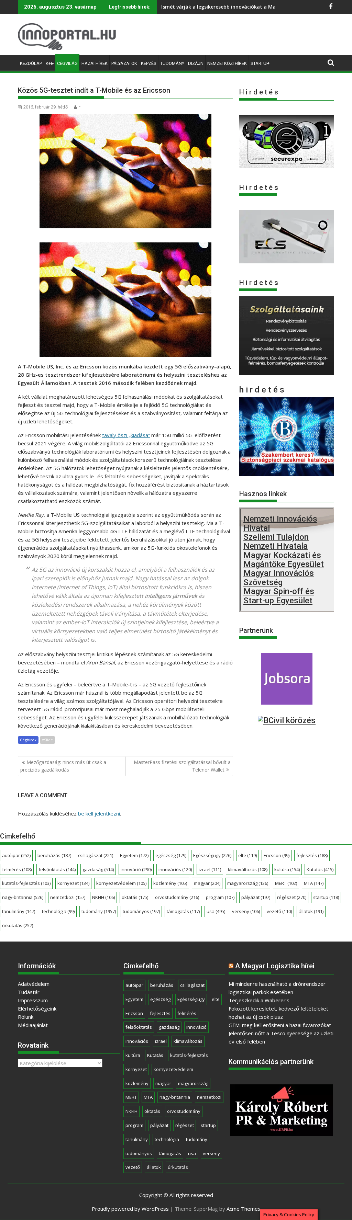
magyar (207, 883)
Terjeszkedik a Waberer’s (259, 1000)
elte (247, 855)
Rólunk (25, 1016)
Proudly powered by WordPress (130, 1208)
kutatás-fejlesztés (26, 883)
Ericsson (276, 855)
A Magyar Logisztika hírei (275, 966)
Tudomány (172, 63)
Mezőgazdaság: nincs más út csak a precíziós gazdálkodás (63, 766)
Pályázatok (124, 63)
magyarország (247, 883)
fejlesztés (312, 855)
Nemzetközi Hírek (227, 63)
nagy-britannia (22, 897)
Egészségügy (212, 855)
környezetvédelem (121, 883)
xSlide (47, 739)
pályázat (255, 897)
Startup (260, 63)
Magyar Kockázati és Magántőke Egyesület (283, 559)
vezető (279, 911)
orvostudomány (177, 897)
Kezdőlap (31, 63)
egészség (170, 855)
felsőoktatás (57, 869)
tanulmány (18, 911)
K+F (49, 63)
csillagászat (95, 855)
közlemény (170, 883)
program (220, 897)
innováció (136, 869)
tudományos (141, 911)
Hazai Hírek (94, 63)
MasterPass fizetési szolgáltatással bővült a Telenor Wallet (182, 766)
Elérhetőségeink (37, 1008)
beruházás (54, 855)
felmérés (17, 869)
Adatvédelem (34, 983)
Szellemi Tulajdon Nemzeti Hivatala (276, 541)
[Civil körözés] (287, 720)
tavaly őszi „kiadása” (126, 435)
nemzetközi (67, 897)
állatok (311, 911)
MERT (286, 883)
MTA (313, 883)
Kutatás (320, 869)
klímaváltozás (247, 869)
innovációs (175, 869)
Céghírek (28, 739)
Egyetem (134, 855)
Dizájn (196, 63)
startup (326, 897)
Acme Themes (244, 1208)
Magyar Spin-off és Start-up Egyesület (278, 595)
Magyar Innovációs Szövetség (278, 577)
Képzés (148, 63)
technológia (58, 911)
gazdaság (98, 869)
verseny (246, 911)
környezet (73, 883)
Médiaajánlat (33, 1025)
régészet (291, 897)
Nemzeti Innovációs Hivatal (280, 523)
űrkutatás (17, 925)
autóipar (16, 855)
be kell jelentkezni (99, 813)
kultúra (287, 869)
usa (216, 911)
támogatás (183, 911)
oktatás (135, 897)
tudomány (98, 911)
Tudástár (29, 992)
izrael (210, 869)
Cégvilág (67, 63)
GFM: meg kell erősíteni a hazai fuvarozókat (280, 1025)
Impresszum (33, 1000)
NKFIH (103, 897)
